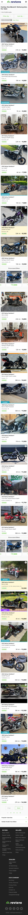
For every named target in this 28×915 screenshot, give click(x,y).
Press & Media (13, 892)
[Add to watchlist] (26, 24)
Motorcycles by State (6, 838)
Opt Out (11, 887)
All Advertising (13, 866)
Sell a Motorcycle (20, 832)
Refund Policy (19, 850)
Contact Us (12, 890)
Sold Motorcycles (20, 847)
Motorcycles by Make (6, 842)
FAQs (3, 855)
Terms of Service (13, 882)
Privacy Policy (13, 885)
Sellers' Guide (19, 835)
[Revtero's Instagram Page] (14, 908)
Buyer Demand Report (20, 840)
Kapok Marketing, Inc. (17, 912)
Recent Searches (7, 852)
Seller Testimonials (19, 844)
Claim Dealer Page (12, 862)
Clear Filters (16, 20)
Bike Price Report (21, 837)
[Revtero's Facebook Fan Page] (6, 908)
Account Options (14, 868)
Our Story (11, 880)
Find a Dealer (12, 870)
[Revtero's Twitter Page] (17, 908)
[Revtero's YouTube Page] (21, 908)
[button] (6, 20)
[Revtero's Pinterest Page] (10, 908)
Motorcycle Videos (5, 845)
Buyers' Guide (6, 835)
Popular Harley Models (6, 849)
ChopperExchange (14, 894)
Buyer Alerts (5, 832)
